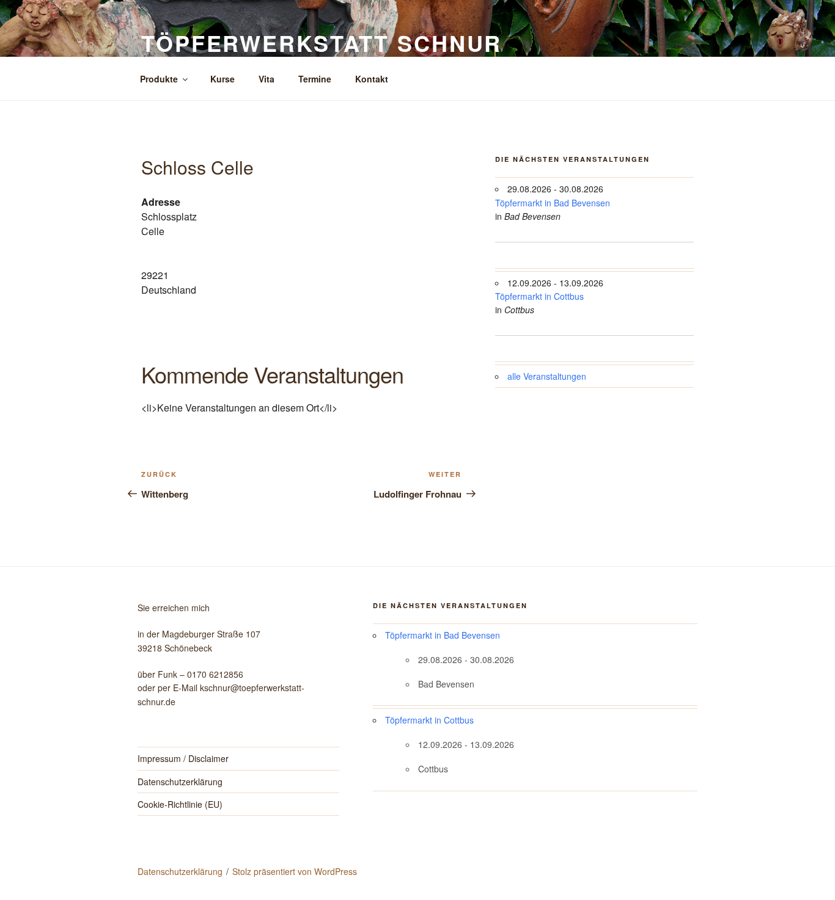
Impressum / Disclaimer (183, 758)
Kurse (222, 79)
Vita (266, 79)
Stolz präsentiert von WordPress (294, 871)
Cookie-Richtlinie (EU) (180, 804)
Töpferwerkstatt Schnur (321, 43)
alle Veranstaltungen (546, 376)
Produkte (159, 79)
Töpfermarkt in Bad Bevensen (552, 203)
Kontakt (371, 79)
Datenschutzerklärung (180, 781)
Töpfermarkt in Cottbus (539, 296)
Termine (314, 79)
